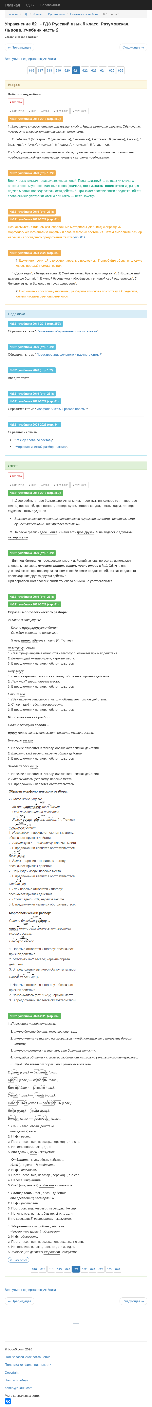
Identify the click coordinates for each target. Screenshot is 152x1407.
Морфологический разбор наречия (61, 409)
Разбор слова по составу (34, 440)
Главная (12, 5)
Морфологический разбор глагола (41, 446)
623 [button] (94, 70)
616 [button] (31, 70)
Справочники (50, 5)
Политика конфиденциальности (28, 1364)
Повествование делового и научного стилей (68, 354)
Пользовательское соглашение (27, 1357)
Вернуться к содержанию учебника (30, 58)
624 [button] (102, 70)
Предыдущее (19, 47)
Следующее (133, 47)
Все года (16, 102)
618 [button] (49, 70)
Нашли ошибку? (16, 1380)
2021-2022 (61, 111)
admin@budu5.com (18, 1388)
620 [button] (67, 70)
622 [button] (85, 70)
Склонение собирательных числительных (66, 331)
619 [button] (58, 70)
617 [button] (40, 70)
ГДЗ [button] (29, 5)
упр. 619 (79, 237)
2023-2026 (79, 111)
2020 (45, 111)
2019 (32, 111)
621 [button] (76, 70)
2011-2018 (17, 111)
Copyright (11, 1372)
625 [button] (111, 70)
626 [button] (120, 70)
